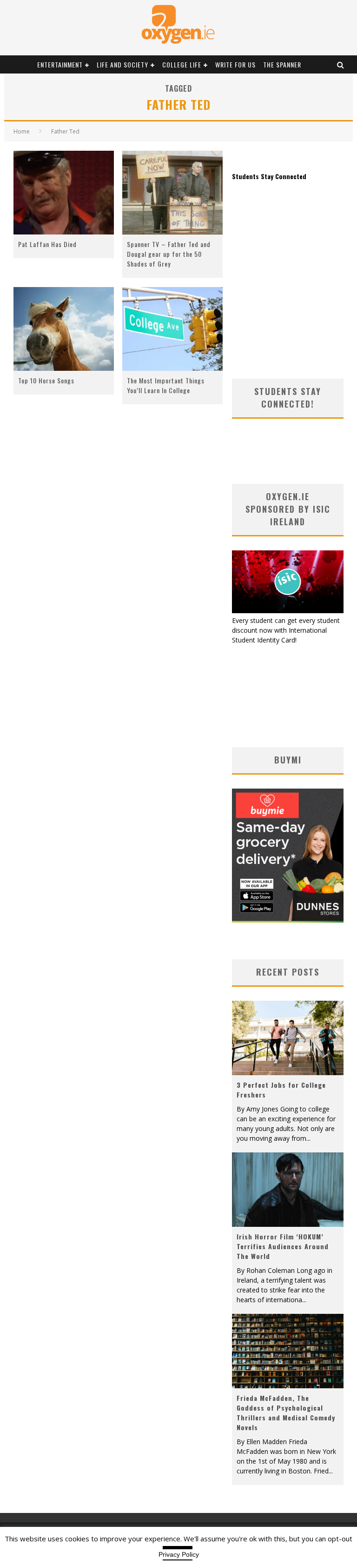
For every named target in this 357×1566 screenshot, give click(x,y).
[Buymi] (288, 920)
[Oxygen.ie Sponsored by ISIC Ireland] (288, 610)
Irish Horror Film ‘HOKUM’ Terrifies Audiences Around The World (283, 1246)
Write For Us (235, 64)
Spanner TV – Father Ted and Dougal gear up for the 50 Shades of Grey (169, 253)
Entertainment (60, 64)
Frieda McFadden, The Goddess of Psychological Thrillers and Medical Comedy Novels (286, 1412)
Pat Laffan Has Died (47, 244)
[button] (63, 192)
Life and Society (122, 64)
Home (21, 131)
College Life (181, 64)
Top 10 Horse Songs (46, 380)
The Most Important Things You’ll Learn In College (166, 385)
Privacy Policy (179, 1554)
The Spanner (282, 64)
